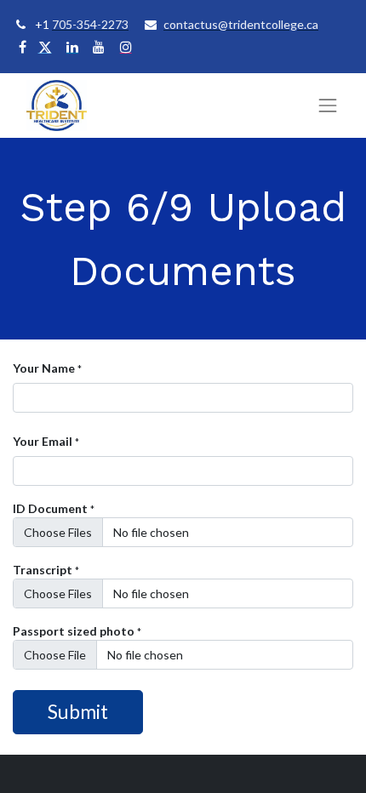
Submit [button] (78, 711)
